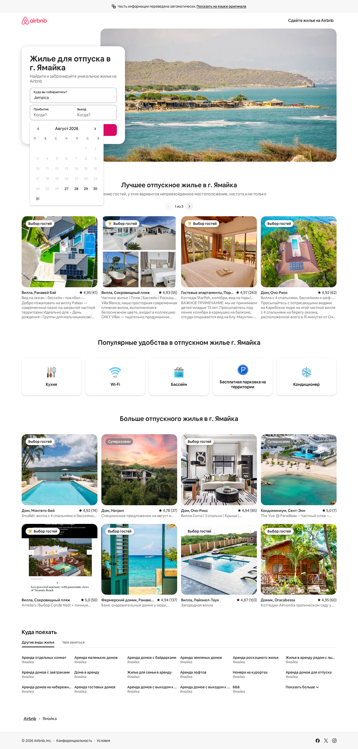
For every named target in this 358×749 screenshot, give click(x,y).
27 (66, 189)
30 (95, 189)
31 (37, 199)
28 (76, 189)
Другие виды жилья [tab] (38, 642)
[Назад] (169, 206)
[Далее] (189, 206)
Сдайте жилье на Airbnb (311, 20)
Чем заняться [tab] (73, 642)
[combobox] (73, 98)
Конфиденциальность (74, 740)
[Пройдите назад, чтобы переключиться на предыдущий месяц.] (38, 128)
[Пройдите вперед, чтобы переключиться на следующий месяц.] (94, 128)
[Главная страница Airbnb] (34, 20)
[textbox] (51, 115)
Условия (103, 740)
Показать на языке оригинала (221, 6)
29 (86, 189)
